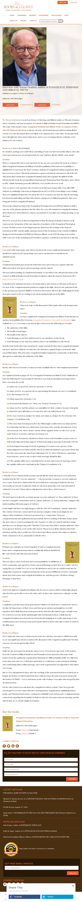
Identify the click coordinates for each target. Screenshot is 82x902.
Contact (33, 20)
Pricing (23, 20)
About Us (13, 20)
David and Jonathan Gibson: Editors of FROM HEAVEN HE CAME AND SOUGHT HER (36, 837)
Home (12, 15)
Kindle (14, 323)
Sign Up (62, 2)
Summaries (21, 15)
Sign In (74, 2)
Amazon (10, 105)
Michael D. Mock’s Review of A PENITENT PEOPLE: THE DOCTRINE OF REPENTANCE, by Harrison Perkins (38, 800)
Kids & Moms (56, 15)
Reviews (32, 15)
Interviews (43, 15)
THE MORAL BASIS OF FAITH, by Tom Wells (20, 793)
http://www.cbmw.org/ (12, 279)
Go (61, 21)
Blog (67, 15)
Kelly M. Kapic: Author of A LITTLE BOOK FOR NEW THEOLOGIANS (30, 831)
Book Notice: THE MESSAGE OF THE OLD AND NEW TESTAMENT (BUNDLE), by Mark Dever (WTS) (39, 814)
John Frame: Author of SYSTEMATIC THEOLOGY (22, 825)
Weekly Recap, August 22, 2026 (15, 807)
